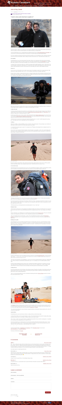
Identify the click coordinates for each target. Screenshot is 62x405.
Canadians (17, 5)
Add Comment (48, 392)
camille (12, 342)
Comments (12, 381)
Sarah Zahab (43, 61)
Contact (46, 402)
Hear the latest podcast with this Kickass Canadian (21, 14)
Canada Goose (32, 307)
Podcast (21, 5)
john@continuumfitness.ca (14, 328)
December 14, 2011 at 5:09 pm (47, 356)
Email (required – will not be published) (17, 375)
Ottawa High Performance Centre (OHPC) (43, 52)
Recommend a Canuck (28, 5)
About (44, 402)
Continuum (35, 5)
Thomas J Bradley (17, 403)
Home (12, 5)
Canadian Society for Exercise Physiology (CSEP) (35, 112)
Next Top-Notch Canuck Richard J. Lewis (38, 334)
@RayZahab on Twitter (36, 327)
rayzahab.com (28, 327)
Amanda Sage (15, 11)
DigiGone (14, 305)
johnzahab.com (23, 327)
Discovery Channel (40, 273)
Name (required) (13, 372)
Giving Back (40, 5)
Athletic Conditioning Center (40, 115)
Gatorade (36, 307)
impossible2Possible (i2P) (40, 255)
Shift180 (28, 403)
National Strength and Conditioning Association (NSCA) (24, 116)
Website (12, 378)
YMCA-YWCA (46, 112)
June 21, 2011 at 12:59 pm (47, 342)
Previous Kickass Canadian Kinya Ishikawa (23, 334)
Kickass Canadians (20, 2)
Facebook (21, 330)
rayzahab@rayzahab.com (22, 328)
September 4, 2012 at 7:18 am (47, 363)
